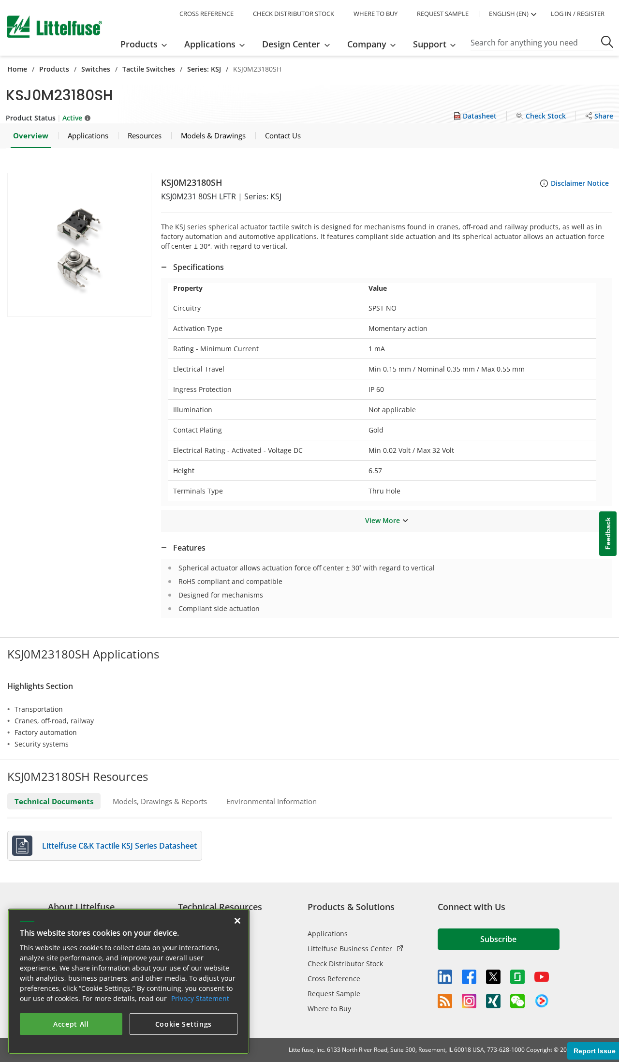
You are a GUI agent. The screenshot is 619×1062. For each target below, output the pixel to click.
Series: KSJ (204, 69)
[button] (79, 244)
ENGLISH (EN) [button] (509, 13)
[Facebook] (469, 977)
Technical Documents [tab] (54, 801)
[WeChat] (517, 1001)
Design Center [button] (291, 44)
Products (54, 69)
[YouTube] (541, 977)
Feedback (608, 533)
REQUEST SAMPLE (443, 13)
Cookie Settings (183, 1024)
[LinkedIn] (445, 977)
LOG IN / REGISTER (577, 13)
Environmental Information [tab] (271, 801)
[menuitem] (147, 44)
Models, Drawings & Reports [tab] (160, 801)
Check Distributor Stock (345, 963)
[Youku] (541, 1001)
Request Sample (334, 993)
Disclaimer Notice (580, 183)
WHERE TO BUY (376, 13)
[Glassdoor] (517, 977)
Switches (95, 69)
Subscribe (498, 939)
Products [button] (139, 44)
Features (189, 547)
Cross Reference (334, 978)
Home (17, 69)
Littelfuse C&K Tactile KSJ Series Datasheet (119, 845)
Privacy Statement (200, 998)
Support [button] (429, 44)
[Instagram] (469, 1001)
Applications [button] (210, 44)
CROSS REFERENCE (206, 13)
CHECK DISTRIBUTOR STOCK (293, 13)
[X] (493, 977)
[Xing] (493, 1001)
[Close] (237, 920)
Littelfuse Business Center (350, 948)
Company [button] (366, 44)
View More (382, 520)
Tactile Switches (148, 69)
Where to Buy (329, 1008)
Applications (328, 933)
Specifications (198, 267)
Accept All (71, 1024)
